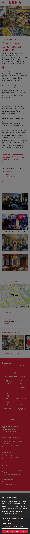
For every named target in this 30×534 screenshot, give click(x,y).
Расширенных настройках (15, 526)
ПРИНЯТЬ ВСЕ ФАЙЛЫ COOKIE (15, 531)
